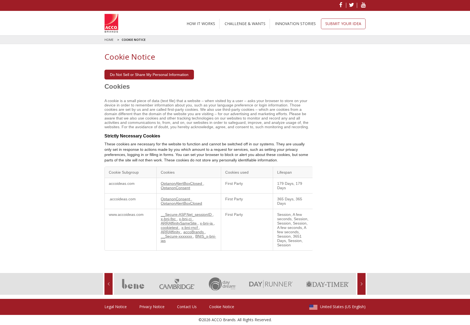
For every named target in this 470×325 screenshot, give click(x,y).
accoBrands (194, 232)
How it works (201, 23)
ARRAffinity (171, 232)
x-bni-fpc (169, 219)
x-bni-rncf (190, 227)
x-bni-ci (186, 219)
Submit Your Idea (343, 23)
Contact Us (187, 306)
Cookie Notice (131, 40)
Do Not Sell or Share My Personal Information (149, 74)
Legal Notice (115, 306)
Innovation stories (295, 23)
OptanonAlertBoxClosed (182, 183)
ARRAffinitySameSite (179, 223)
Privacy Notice (152, 306)
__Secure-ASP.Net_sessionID (187, 214)
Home (108, 40)
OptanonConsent (175, 188)
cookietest (170, 227)
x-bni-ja (207, 223)
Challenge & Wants (245, 23)
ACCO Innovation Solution (111, 23)
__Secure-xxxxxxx (177, 236)
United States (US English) (343, 307)
